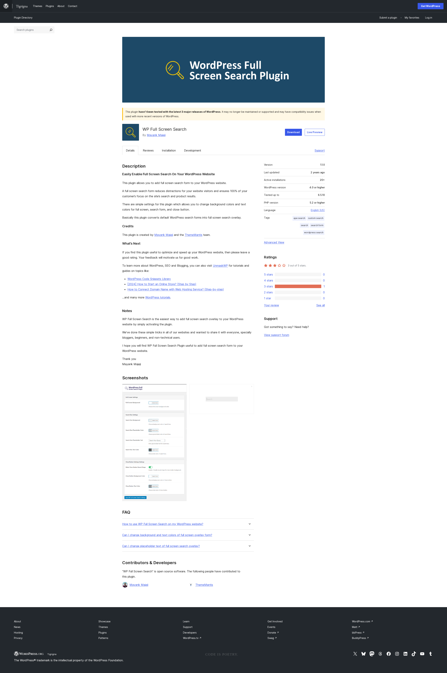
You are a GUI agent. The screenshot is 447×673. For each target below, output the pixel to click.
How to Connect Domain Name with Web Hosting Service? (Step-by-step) (175, 289)
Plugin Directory (23, 17)
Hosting (18, 632)
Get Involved (275, 621)
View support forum (276, 335)
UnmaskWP (220, 265)
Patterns (103, 637)
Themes (103, 626)
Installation (169, 150)
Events (271, 626)
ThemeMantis (193, 235)
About (17, 621)
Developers (190, 632)
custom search (315, 218)
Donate (273, 632)
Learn (186, 621)
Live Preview (315, 132)
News (17, 626)
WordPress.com (362, 621)
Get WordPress (430, 6)
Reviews (148, 150)
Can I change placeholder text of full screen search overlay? (161, 546)
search (304, 225)
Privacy (18, 637)
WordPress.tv (192, 637)
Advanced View (274, 242)
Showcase (104, 621)
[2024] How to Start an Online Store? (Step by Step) (161, 284)
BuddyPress (360, 637)
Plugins (102, 632)
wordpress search (313, 232)
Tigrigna (51, 654)
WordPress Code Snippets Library (149, 279)
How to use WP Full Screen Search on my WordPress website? (162, 524)
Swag (272, 637)
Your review (271, 305)
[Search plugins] (50, 29)
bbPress (358, 632)
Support (320, 150)
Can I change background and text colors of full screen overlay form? (167, 535)
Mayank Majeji (156, 135)
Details (130, 150)
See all (320, 305)
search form (317, 225)
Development (192, 150)
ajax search (299, 218)
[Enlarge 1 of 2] (182, 388)
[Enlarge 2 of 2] (249, 388)
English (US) (318, 210)
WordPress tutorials (157, 297)
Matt (356, 626)
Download (293, 132)
